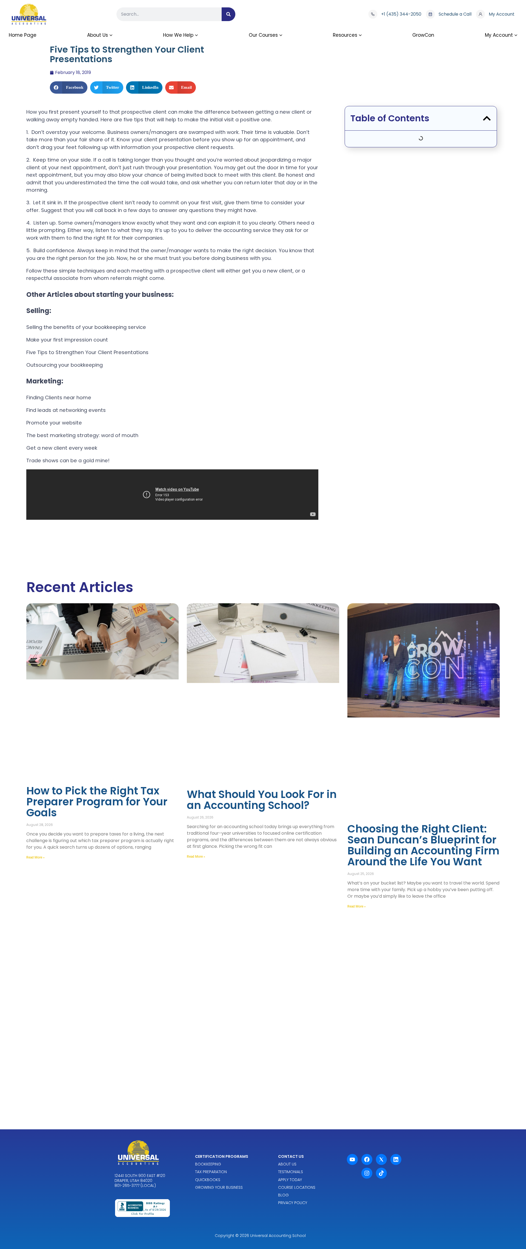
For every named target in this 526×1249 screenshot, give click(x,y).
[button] (68, 87)
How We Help (178, 35)
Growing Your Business (219, 1187)
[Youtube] (352, 1159)
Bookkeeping (208, 1164)
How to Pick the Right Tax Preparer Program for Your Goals (96, 801)
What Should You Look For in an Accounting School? (262, 799)
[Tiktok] (381, 1173)
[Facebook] (366, 1159)
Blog (283, 1195)
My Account (499, 35)
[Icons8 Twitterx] (381, 1159)
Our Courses (263, 35)
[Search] (228, 14)
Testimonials (290, 1172)
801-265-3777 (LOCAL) (135, 1185)
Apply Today (290, 1179)
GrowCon (423, 35)
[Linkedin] (395, 1159)
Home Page (22, 35)
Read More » (35, 857)
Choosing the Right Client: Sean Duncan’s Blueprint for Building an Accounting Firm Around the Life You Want (423, 845)
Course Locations (296, 1187)
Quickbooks (207, 1179)
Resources (345, 35)
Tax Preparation (211, 1172)
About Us (97, 35)
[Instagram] (366, 1173)
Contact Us (291, 1156)
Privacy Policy (292, 1203)
